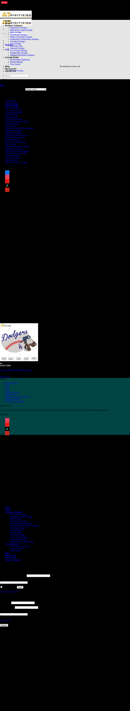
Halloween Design (18, 28)
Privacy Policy (11, 383)
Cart (7, 388)
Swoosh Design (17, 48)
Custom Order (11, 115)
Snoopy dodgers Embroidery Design (16, 370)
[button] (7, 49)
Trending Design (17, 41)
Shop (7, 23)
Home (8, 21)
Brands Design (12, 108)
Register (4, 625)
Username (5, 603)
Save (5, 2)
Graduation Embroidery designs (24, 39)
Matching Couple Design (21, 30)
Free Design (15, 44)
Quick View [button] (5, 366)
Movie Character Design (21, 37)
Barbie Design (11, 105)
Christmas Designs (18, 35)
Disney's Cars (11, 117)
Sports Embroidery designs (22, 55)
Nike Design (15, 32)
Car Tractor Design (18, 51)
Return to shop (16, 71)
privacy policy (5, 620)
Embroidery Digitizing (20, 60)
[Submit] (6, 36)
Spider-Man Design (14, 149)
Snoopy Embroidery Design (17, 146)
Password (5, 580)
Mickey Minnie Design (15, 137)
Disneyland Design (13, 119)
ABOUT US (10, 71)
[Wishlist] (1, 363)
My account (10, 69)
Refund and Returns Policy (17, 397)
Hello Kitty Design (13, 133)
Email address (7, 607)
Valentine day (16, 46)
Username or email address (13, 576)
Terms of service (12, 392)
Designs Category (13, 25)
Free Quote (15, 64)
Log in (20, 587)
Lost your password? (9, 592)
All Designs (10, 101)
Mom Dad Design (13, 140)
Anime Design (11, 103)
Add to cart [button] (5, 377)
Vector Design (16, 549)
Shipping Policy (12, 399)
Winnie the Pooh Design (16, 162)
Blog (7, 66)
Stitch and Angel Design (16, 153)
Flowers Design (12, 124)
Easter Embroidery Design (17, 121)
